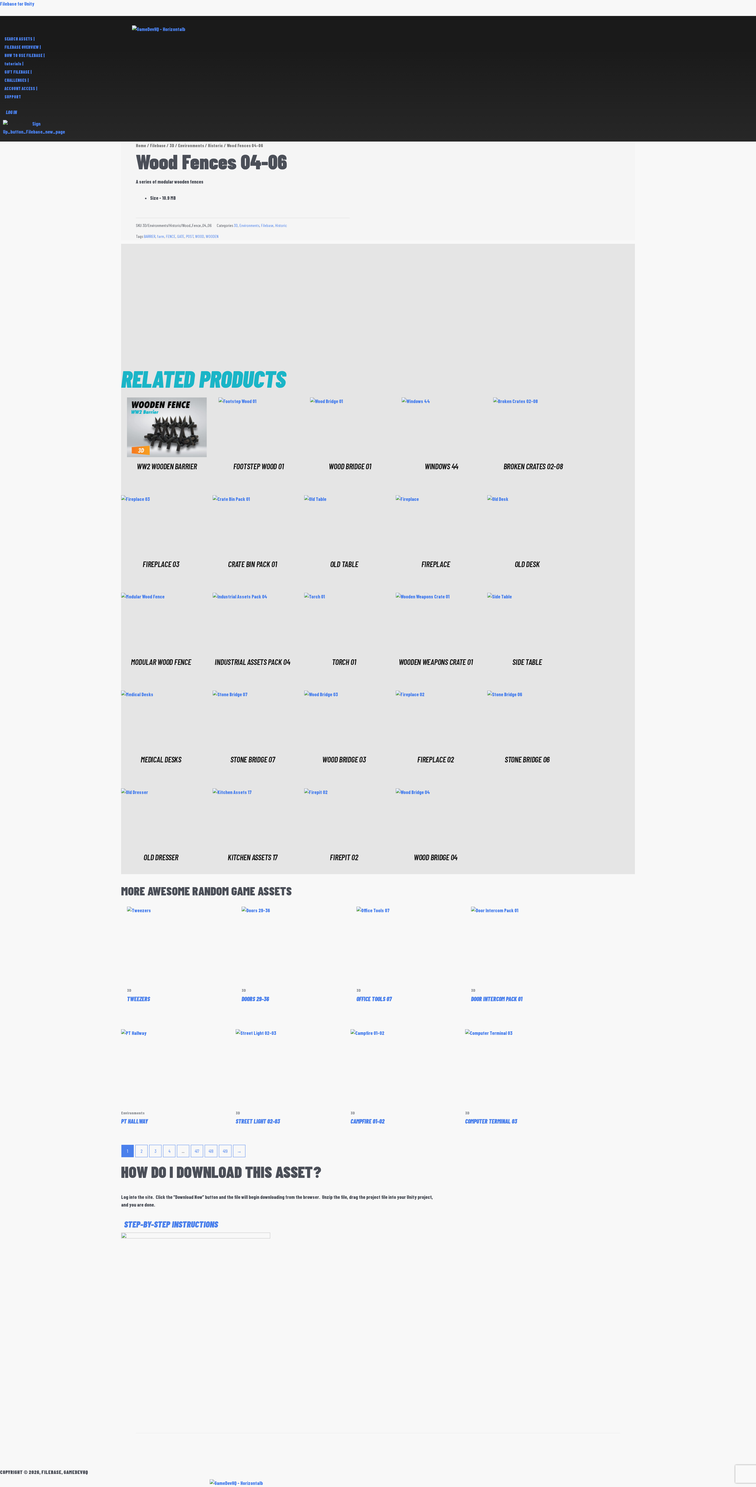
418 (211, 1151)
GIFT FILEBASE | (18, 71)
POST (189, 236)
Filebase (158, 145)
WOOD (199, 236)
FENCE (170, 236)
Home (141, 145)
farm (160, 236)
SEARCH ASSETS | (19, 38)
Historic (215, 145)
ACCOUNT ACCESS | (20, 88)
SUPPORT (12, 96)
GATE (180, 236)
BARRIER (149, 236)
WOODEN (212, 236)
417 (197, 1151)
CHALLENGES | (16, 80)
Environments (191, 145)
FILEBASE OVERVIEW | (22, 47)
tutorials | (13, 63)
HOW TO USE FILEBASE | (24, 55)
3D (172, 145)
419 (225, 1151)
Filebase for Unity (17, 4)
